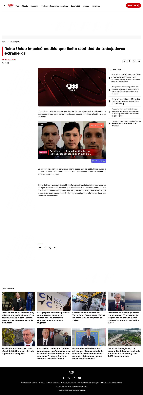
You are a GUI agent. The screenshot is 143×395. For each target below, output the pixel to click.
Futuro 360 (75, 6)
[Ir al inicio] (10, 5)
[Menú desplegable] (4, 5)
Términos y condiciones (68, 383)
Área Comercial (26, 383)
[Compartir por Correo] (124, 61)
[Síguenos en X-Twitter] (69, 378)
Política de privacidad (52, 383)
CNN (7, 63)
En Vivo (35, 383)
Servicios (96, 6)
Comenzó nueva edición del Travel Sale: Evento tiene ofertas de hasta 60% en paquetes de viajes (126, 101)
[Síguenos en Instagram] (74, 378)
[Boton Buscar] (122, 5)
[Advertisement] (18, 196)
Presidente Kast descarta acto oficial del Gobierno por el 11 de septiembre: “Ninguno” (126, 123)
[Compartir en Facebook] (129, 61)
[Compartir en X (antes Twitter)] (134, 61)
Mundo (25, 6)
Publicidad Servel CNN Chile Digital (88, 383)
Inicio (3, 42)
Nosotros (41, 383)
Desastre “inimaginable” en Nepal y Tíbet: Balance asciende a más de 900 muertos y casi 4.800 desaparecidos (124, 352)
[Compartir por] (139, 61)
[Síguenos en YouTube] (79, 378)
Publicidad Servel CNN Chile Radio (111, 383)
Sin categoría (15, 42)
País (17, 6)
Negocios (34, 6)
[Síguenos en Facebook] (63, 378)
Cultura (86, 6)
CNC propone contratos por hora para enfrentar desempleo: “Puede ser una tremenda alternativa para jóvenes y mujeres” (125, 90)
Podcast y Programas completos (55, 6)
